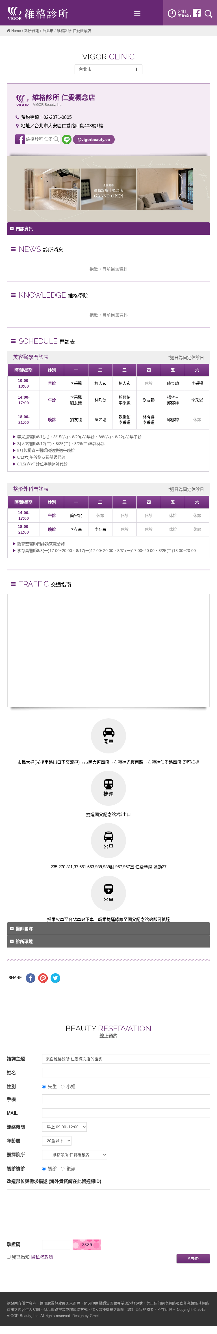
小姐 (70, 1086)
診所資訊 (31, 31)
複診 (70, 1168)
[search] (208, 13)
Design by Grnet (85, 1316)
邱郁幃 (173, 403)
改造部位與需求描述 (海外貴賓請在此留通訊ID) (54, 1181)
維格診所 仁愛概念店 (39, 140)
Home (16, 31)
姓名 (11, 1072)
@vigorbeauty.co (93, 139)
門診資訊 (24, 228)
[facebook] (196, 13)
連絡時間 (16, 1127)
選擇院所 (16, 1154)
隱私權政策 (42, 1257)
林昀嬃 (100, 400)
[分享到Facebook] (30, 978)
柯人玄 (100, 383)
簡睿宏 (76, 515)
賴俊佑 (125, 397)
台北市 (47, 31)
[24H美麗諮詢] (180, 13)
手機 (11, 1099)
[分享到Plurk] (43, 978)
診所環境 (24, 941)
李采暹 (76, 383)
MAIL (12, 1113)
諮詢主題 (16, 1058)
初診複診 (16, 1168)
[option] (108, 189)
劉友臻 (76, 403)
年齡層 (13, 1140)
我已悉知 (21, 1257)
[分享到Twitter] (55, 978)
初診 (52, 1168)
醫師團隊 (24, 928)
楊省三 (173, 397)
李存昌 (76, 529)
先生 (52, 1086)
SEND (193, 1258)
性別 (11, 1086)
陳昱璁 (173, 383)
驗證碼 (13, 1244)
